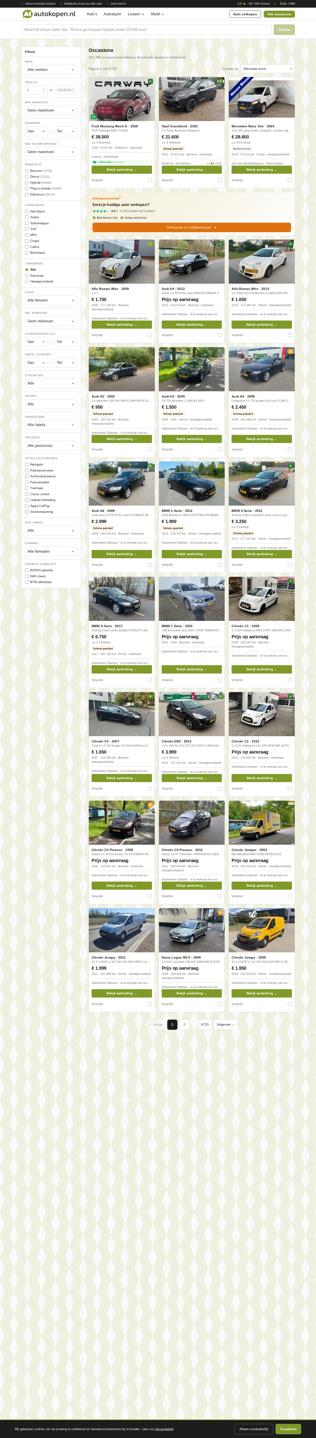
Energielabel (35, 416)
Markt (155, 14)
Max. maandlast (37, 102)
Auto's (92, 14)
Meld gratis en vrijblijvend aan (189, 227)
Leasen (134, 14)
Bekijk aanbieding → (122, 169)
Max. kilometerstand (41, 143)
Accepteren (288, 1429)
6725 (205, 1024)
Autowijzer (112, 14)
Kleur (29, 292)
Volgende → (226, 1024)
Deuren (30, 396)
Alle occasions (279, 14)
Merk (29, 61)
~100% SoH (110, 162)
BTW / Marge (34, 522)
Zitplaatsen (34, 375)
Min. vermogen (36, 313)
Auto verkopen (245, 14)
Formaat (31, 543)
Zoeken (284, 30)
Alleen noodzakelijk (253, 1429)
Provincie (32, 437)
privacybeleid (164, 1429)
